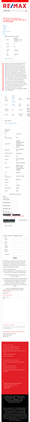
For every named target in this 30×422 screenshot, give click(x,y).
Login (4, 29)
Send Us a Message (8, 356)
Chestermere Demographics (10, 367)
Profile (4, 25)
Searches (5, 26)
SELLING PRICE (6, 199)
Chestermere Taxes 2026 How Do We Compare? (14, 362)
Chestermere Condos (14, 402)
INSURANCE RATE (7, 208)
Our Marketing (21, 397)
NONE (13, 105)
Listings (4, 28)
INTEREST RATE (6, 205)
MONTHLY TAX (6, 211)
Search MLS (8, 399)
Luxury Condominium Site (10, 365)
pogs (5, 364)
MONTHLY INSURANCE (8, 213)
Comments (7, 254)
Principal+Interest (23, 220)
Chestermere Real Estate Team (14, 400)
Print (4, 32)
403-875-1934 (6, 297)
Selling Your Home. (18, 399)
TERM (4, 196)
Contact (5, 345)
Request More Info (9, 58)
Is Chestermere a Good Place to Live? (14, 396)
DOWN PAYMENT (6, 202)
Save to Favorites (7, 31)
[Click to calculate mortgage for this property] (19, 40)
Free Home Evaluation (9, 397)
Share (4, 34)
